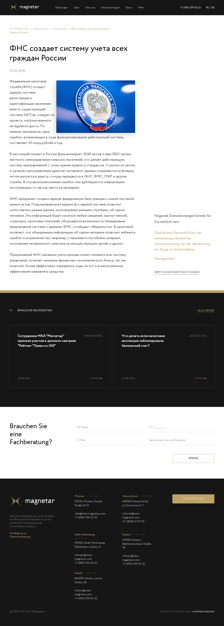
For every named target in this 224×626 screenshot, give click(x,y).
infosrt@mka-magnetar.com (131, 558)
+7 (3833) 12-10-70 (133, 521)
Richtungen (61, 7)
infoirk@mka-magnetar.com (83, 592)
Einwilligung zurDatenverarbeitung (20, 535)
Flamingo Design (203, 612)
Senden (193, 458)
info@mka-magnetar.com (90, 513)
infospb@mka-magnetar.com (84, 557)
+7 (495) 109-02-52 (190, 7)
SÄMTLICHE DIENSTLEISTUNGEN (177, 272)
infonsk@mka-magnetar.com (131, 515)
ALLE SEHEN (206, 310)
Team (76, 7)
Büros (129, 7)
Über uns (90, 7)
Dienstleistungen (110, 7)
